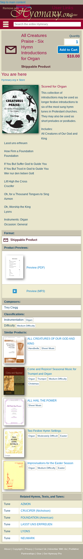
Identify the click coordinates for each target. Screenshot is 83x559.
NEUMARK (28, 538)
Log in (57, 15)
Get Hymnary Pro (53, 553)
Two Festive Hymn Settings (44, 430)
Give (39, 553)
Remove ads (11, 8)
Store (22, 80)
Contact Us (40, 549)
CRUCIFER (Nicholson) (35, 510)
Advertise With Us (57, 549)
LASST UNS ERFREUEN (36, 524)
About (7, 549)
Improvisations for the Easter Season (50, 463)
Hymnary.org (8, 80)
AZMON (26, 504)
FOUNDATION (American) (37, 517)
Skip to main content (12, 2)
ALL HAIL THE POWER (42, 400)
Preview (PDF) (36, 267)
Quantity (74, 36)
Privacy (29, 549)
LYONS (25, 531)
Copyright (18, 549)
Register (72, 15)
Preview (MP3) (36, 291)
